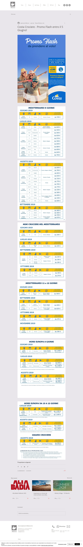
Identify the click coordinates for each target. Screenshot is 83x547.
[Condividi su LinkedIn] (24, 466)
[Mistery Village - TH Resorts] (62, 485)
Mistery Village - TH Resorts (62, 493)
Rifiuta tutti (70, 544)
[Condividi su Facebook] (18, 466)
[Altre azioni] (64, 23)
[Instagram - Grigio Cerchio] (64, 5)
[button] (70, 14)
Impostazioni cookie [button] (62, 544)
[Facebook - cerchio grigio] (67, 5)
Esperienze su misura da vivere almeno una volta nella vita (40, 494)
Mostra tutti (69, 478)
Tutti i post (13, 14)
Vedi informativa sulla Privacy (47, 545)
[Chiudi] (81, 544)
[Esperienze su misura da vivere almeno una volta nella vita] (41, 485)
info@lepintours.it (21, 531)
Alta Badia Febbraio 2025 (19, 493)
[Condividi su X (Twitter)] (21, 466)
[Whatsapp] (69, 5)
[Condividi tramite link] (27, 466)
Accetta (77, 544)
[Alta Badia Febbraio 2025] (20, 485)
